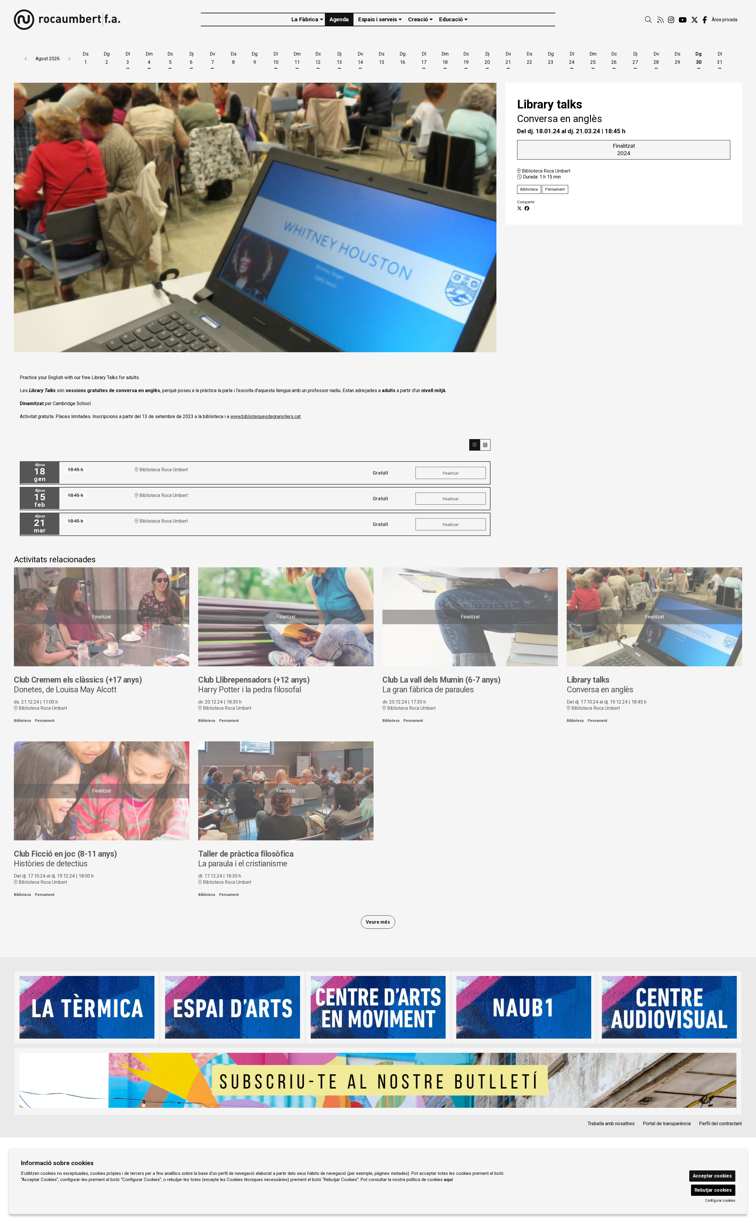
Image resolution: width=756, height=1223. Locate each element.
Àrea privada (724, 19)
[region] (255, 217)
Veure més (378, 922)
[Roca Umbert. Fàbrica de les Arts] (67, 19)
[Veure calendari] (485, 445)
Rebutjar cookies (713, 1190)
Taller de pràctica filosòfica (245, 854)
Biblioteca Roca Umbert (545, 171)
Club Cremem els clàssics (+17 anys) (78, 680)
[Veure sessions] (474, 445)
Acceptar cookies (712, 1176)
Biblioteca (529, 189)
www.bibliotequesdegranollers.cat (265, 416)
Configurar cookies (720, 1200)
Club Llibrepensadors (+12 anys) (253, 680)
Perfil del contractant (720, 1123)
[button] (26, 59)
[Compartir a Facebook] (526, 208)
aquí (448, 1179)
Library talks (588, 680)
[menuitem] (660, 20)
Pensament (555, 189)
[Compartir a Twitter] (519, 208)
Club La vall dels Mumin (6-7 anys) (441, 680)
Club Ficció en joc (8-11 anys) (65, 854)
